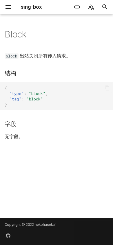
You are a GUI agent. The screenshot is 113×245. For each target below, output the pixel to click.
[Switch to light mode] (77, 7)
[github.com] (8, 235)
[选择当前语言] (91, 7)
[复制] (107, 87)
